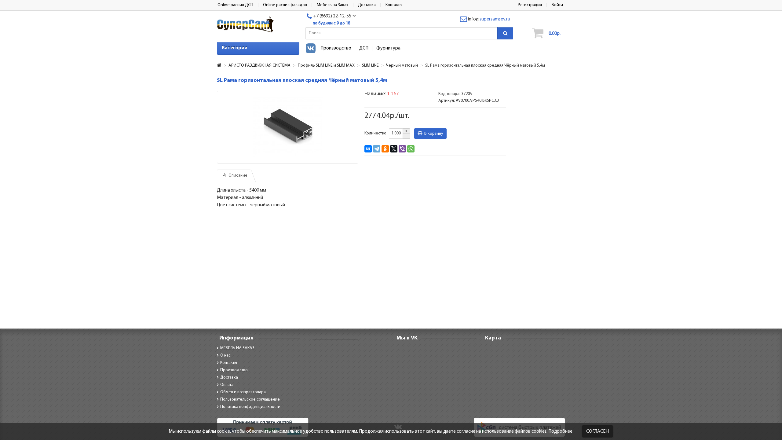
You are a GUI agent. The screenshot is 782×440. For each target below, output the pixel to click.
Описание (237, 175)
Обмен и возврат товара (243, 392)
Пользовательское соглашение (250, 399)
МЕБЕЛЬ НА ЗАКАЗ (237, 348)
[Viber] (402, 148)
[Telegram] (376, 148)
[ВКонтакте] (368, 148)
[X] (393, 148)
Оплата (226, 385)
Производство (335, 48)
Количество (375, 133)
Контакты (228, 363)
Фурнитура (388, 48)
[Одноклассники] (385, 148)
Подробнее (560, 431)
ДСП (363, 48)
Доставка (229, 377)
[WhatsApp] (411, 148)
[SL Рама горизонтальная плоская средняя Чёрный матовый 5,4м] (287, 127)
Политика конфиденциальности (250, 407)
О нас (225, 355)
